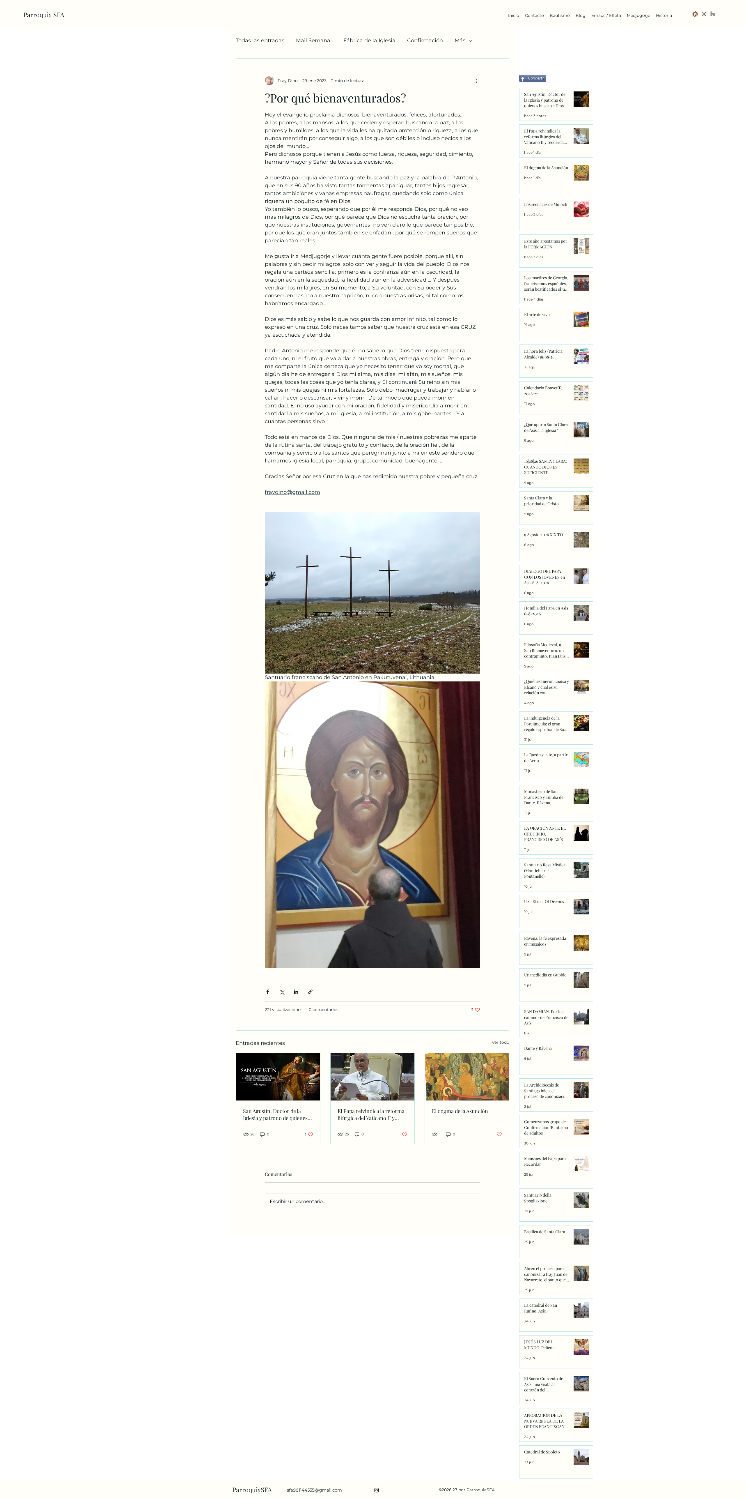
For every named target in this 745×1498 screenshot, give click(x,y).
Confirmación (425, 40)
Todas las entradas (260, 40)
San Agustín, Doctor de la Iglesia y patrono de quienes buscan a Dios (275, 1114)
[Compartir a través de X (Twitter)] (282, 991)
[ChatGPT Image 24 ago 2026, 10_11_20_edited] (695, 14)
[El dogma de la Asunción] (467, 1076)
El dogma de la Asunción (460, 1110)
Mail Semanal (314, 40)
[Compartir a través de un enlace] (310, 991)
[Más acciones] (476, 80)
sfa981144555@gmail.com (314, 1490)
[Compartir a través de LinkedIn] (296, 991)
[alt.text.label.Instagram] (704, 14)
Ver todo (500, 1042)
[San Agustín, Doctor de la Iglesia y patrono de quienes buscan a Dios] (278, 1076)
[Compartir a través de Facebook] (267, 991)
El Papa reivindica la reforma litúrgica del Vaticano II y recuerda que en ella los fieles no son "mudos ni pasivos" (371, 1114)
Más (460, 40)
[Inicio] (713, 14)
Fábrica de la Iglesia (369, 40)
